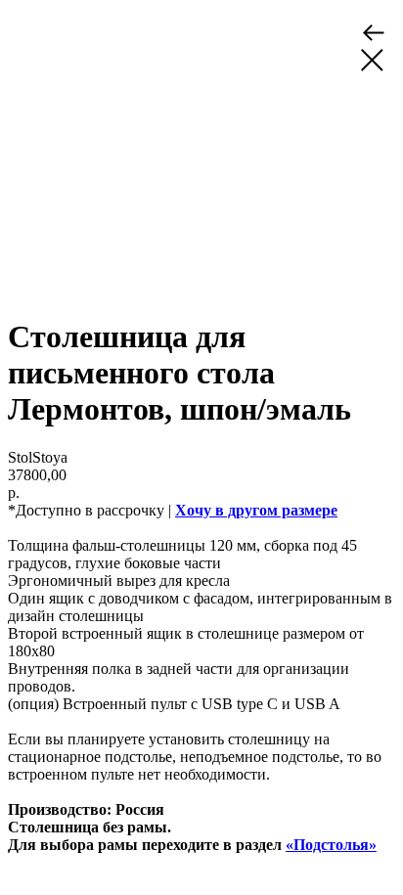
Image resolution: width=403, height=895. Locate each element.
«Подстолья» (331, 844)
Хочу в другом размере (256, 510)
